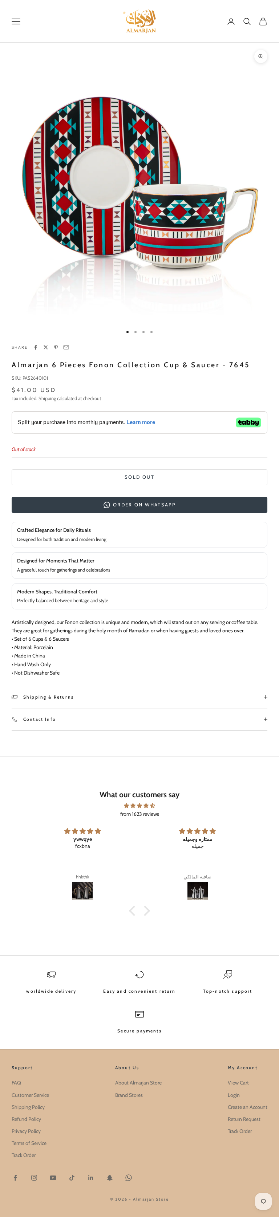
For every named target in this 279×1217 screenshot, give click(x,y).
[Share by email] (66, 347)
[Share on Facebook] (36, 347)
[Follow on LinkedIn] (90, 1177)
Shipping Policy (28, 1107)
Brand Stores (129, 1095)
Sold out (139, 477)
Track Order (24, 1155)
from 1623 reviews (139, 814)
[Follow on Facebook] (15, 1177)
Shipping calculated (58, 398)
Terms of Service (29, 1143)
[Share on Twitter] (46, 347)
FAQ (16, 1082)
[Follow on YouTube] (53, 1177)
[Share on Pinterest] (56, 347)
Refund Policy (26, 1119)
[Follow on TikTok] (72, 1177)
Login (234, 1095)
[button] (134, 911)
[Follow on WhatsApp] (128, 1177)
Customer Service (30, 1095)
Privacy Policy (26, 1131)
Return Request (244, 1119)
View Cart (238, 1082)
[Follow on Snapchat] (109, 1177)
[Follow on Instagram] (34, 1177)
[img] (139, 805)
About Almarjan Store (138, 1082)
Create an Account (247, 1107)
